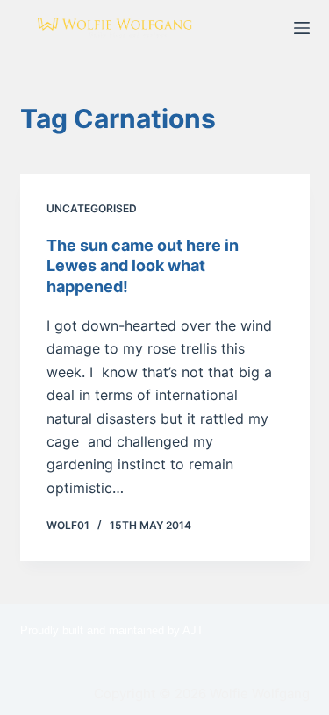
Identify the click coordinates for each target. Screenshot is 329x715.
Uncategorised (91, 208)
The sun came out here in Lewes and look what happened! (142, 266)
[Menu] (302, 28)
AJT (193, 630)
